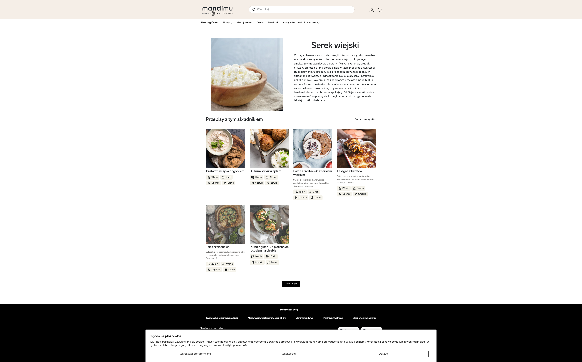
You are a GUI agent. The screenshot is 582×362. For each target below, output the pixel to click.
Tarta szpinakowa (217, 247)
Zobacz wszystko (365, 119)
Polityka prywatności (333, 318)
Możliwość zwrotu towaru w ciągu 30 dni (267, 318)
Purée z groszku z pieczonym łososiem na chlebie (269, 248)
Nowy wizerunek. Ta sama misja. (302, 22)
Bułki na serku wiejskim (265, 171)
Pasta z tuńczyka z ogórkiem (225, 171)
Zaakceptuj (289, 354)
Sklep (226, 22)
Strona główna (209, 22)
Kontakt (273, 22)
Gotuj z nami (244, 22)
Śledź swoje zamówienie (364, 318)
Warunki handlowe (304, 318)
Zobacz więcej (291, 284)
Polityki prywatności (235, 345)
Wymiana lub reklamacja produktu (222, 318)
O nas (260, 22)
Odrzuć (383, 354)
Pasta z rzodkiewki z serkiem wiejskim (312, 173)
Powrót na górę (289, 310)
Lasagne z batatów (349, 171)
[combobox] (301, 9)
